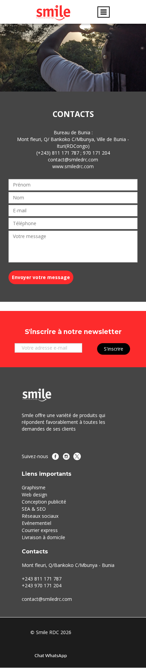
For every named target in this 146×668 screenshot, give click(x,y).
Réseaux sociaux (40, 516)
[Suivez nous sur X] (77, 456)
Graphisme (33, 487)
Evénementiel (36, 523)
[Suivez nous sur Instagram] (66, 456)
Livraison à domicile (43, 537)
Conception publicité (44, 501)
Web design (34, 494)
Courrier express (40, 530)
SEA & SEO (34, 509)
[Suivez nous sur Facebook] (55, 456)
